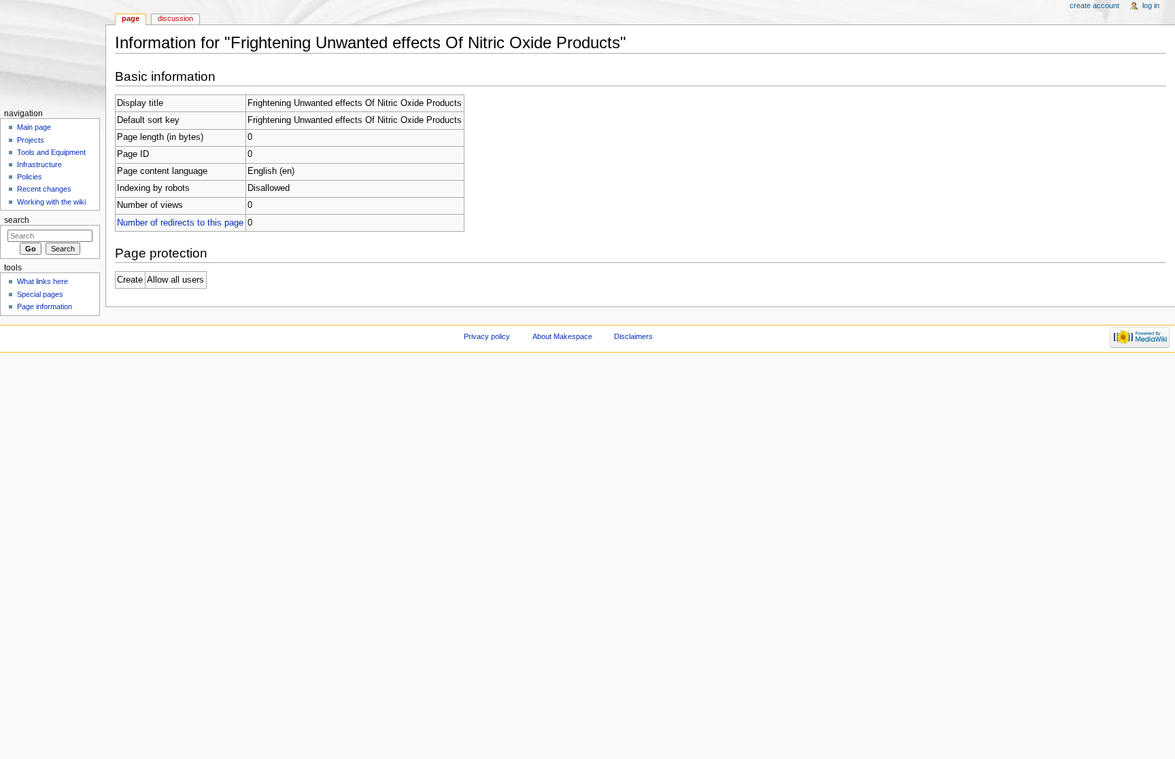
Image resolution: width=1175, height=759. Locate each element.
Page (130, 18)
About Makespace (562, 336)
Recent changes (44, 189)
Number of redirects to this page (180, 223)
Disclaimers (633, 336)
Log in (1150, 5)
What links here (42, 281)
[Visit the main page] (52, 52)
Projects (30, 140)
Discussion (175, 18)
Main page (34, 127)
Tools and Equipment (51, 152)
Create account (1094, 5)
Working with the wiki (51, 202)
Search (16, 220)
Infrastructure (39, 164)
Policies (29, 177)
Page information (44, 306)
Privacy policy (487, 336)
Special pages (40, 294)
